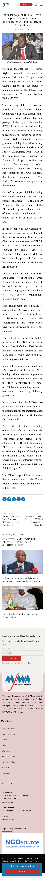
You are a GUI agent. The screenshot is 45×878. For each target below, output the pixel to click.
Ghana (28, 29)
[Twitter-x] (4, 875)
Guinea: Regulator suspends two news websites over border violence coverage (21, 579)
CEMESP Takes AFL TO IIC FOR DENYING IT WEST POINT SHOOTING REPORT (19, 542)
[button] (41, 4)
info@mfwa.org (8, 819)
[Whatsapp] (22, 875)
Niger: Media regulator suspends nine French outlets (20, 615)
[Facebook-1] (13, 875)
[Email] (31, 875)
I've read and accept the (17, 663)
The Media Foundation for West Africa (23, 858)
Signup (22, 871)
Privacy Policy (26, 663)
